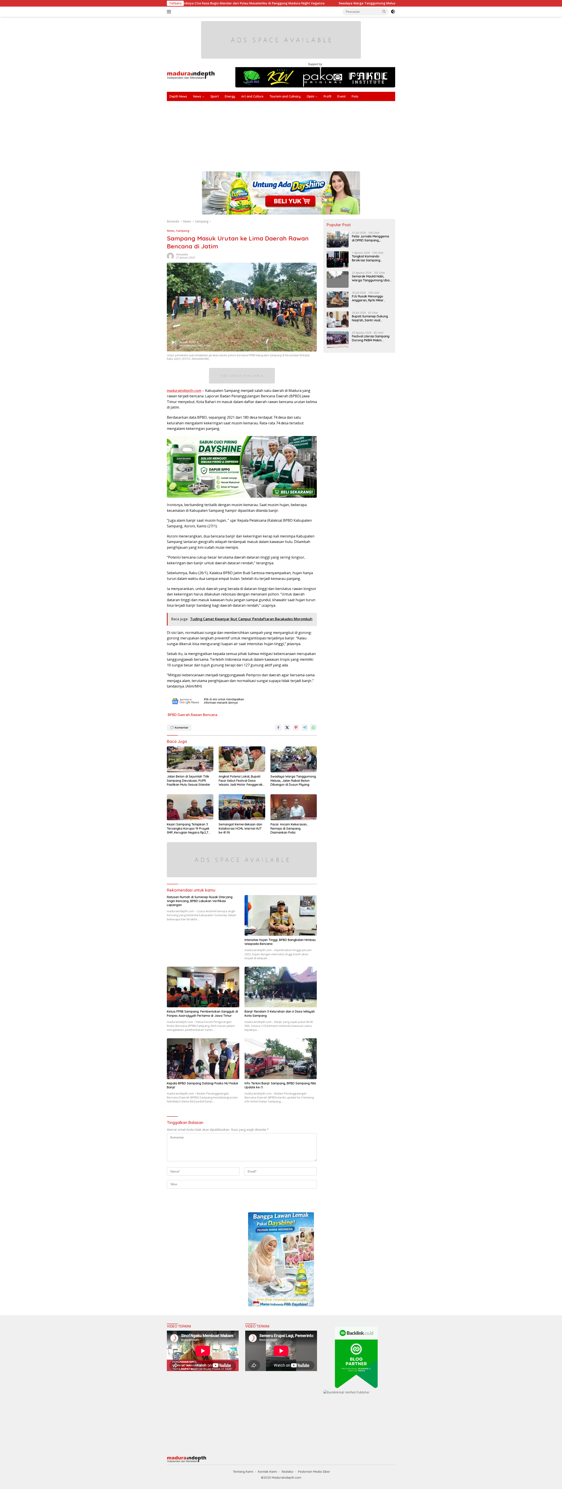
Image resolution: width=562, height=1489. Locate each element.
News (197, 96)
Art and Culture (252, 96)
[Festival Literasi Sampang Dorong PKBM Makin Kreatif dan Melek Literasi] (338, 339)
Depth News (178, 96)
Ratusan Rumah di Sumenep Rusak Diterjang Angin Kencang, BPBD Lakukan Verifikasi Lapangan (199, 901)
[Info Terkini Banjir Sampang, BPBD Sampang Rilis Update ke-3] (281, 1058)
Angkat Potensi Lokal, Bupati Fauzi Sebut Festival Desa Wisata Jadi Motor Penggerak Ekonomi (241, 780)
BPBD (172, 714)
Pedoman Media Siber (314, 1472)
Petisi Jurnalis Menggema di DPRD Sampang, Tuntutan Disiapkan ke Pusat (370, 238)
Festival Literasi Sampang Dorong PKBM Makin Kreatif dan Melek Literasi (370, 338)
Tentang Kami (243, 1472)
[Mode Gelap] (393, 11)
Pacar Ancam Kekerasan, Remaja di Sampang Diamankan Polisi (288, 828)
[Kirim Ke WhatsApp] (313, 727)
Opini (310, 96)
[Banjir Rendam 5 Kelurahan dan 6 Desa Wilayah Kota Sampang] (281, 987)
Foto (355, 96)
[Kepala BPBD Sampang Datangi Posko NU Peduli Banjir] (203, 1058)
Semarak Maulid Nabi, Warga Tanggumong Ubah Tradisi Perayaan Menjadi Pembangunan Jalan (371, 278)
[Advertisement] (298, 134)
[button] (384, 11)
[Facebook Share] (278, 727)
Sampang (182, 231)
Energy (230, 96)
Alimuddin (182, 254)
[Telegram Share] (304, 727)
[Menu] (170, 11)
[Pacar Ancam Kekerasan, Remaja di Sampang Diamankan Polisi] (293, 807)
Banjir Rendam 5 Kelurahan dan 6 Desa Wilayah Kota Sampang (280, 1013)
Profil (327, 96)
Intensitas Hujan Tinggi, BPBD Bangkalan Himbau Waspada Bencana (280, 942)
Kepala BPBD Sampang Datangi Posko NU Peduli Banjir (202, 1085)
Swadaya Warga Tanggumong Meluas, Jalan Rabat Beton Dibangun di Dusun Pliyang (314, 3)
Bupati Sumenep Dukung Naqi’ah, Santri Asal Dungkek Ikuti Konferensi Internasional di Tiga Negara (370, 318)
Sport (215, 96)
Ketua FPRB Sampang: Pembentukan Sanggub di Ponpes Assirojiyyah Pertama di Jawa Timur (202, 1013)
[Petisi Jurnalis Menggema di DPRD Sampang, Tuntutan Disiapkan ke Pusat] (338, 239)
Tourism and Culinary (285, 96)
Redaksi (287, 1472)
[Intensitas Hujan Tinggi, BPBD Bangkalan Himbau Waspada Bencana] (281, 915)
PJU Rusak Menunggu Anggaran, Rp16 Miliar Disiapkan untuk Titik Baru (371, 298)
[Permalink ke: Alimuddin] (170, 255)
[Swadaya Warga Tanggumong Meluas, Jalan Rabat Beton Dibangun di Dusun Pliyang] (293, 759)
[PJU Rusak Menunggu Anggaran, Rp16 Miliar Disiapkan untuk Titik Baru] (338, 299)
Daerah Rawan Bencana (197, 714)
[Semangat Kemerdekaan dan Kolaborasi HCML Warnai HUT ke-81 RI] (242, 807)
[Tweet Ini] (287, 727)
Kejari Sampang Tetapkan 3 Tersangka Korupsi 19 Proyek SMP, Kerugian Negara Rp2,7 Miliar (188, 828)
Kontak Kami (267, 1472)
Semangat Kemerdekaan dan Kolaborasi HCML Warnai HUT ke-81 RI (240, 828)
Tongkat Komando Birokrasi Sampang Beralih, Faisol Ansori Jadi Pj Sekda (370, 258)
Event (341, 96)
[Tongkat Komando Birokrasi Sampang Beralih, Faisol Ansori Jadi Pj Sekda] (338, 259)
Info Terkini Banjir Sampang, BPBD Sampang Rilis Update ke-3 (280, 1085)
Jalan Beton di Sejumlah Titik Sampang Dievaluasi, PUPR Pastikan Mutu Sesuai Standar (188, 780)
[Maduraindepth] (191, 75)
